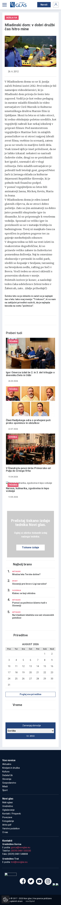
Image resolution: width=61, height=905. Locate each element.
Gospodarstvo (9, 782)
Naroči (44, 4)
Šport (5, 790)
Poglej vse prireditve (30, 694)
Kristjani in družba (11, 768)
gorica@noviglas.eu (20, 847)
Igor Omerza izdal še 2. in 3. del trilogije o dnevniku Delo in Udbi (30, 374)
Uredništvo (7, 806)
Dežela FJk (7, 775)
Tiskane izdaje (30, 547)
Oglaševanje (8, 810)
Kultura (5, 771)
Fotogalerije (8, 821)
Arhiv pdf (6, 825)
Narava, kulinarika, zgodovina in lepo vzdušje (27, 490)
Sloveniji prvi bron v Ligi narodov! (29, 584)
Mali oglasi (7, 802)
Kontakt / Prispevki (11, 813)
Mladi (5, 786)
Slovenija (6, 779)
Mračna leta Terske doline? (26, 574)
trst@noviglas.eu (19, 862)
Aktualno (6, 764)
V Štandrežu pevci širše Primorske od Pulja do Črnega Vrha (28, 469)
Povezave (7, 817)
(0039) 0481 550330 (21, 850)
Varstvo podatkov (11, 828)
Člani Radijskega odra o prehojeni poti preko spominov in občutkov (28, 421)
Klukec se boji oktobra (23, 593)
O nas (5, 832)
